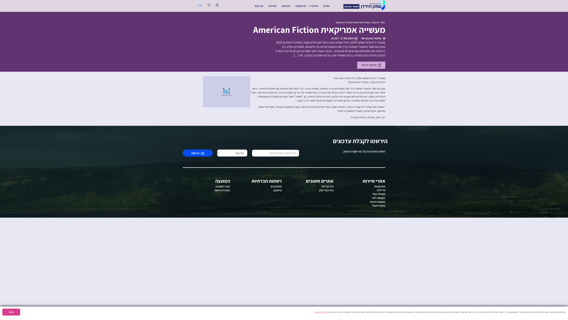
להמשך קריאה (369, 65)
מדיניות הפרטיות (321, 312)
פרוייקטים (300, 6)
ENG (200, 5)
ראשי (383, 22)
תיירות (314, 6)
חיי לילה (381, 190)
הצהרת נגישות (222, 190)
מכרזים (272, 6)
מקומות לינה (378, 198)
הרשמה (195, 153)
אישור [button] (11, 312)
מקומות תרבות (377, 202)
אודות (326, 6)
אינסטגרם (276, 186)
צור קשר (258, 6)
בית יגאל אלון (326, 190)
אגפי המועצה (222, 186)
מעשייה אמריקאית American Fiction (353, 22)
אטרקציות (379, 186)
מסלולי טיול (379, 194)
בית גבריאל (327, 186)
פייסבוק (277, 190)
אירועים (286, 6)
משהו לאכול (378, 206)
